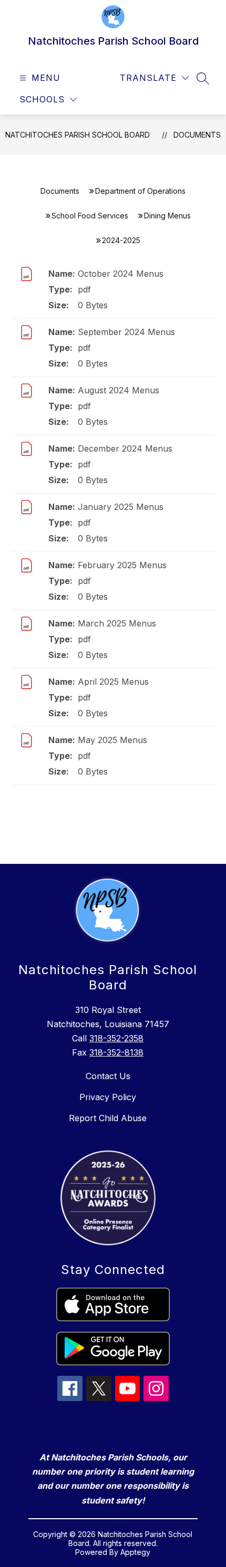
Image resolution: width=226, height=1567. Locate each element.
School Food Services (90, 215)
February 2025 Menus (122, 565)
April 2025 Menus (113, 681)
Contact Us (108, 1076)
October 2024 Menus (120, 273)
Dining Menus (167, 215)
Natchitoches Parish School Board (77, 134)
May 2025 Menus (112, 740)
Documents (197, 134)
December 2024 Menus (125, 448)
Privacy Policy (107, 1097)
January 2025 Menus (120, 507)
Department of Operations (140, 190)
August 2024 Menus (118, 390)
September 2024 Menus (126, 332)
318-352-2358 (116, 1038)
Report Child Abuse (108, 1118)
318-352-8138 (116, 1052)
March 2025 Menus (117, 623)
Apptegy (135, 1552)
